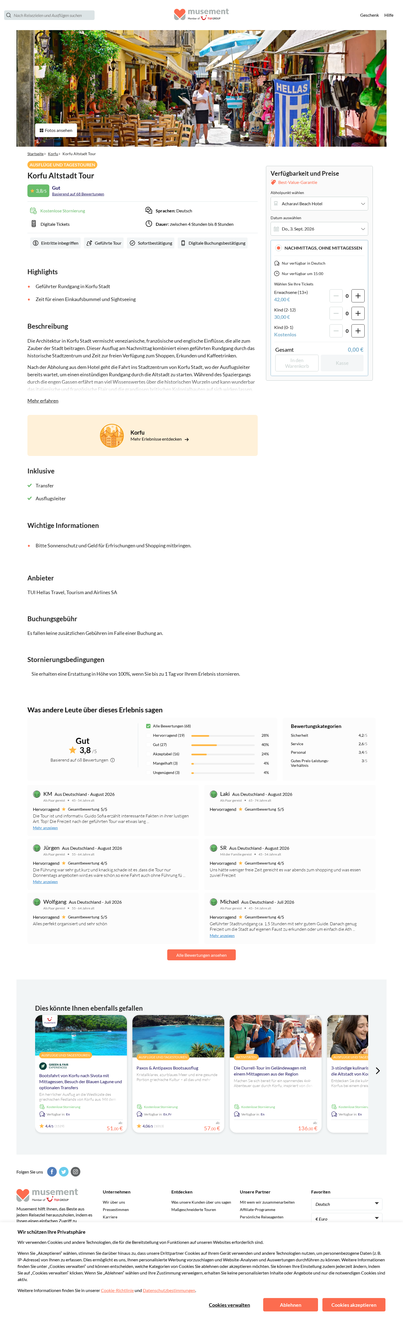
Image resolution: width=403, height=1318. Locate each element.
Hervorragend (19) (169, 735)
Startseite (35, 153)
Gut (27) (160, 744)
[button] (319, 248)
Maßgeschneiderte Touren (193, 1209)
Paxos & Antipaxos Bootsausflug (167, 1067)
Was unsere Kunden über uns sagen (201, 1202)
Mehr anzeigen (45, 827)
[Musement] (201, 15)
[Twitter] (63, 1172)
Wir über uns (114, 1202)
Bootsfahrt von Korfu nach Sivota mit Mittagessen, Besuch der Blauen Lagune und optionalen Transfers (80, 1081)
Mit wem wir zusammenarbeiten (267, 1202)
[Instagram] (74, 1172)
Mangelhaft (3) (165, 763)
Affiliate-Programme (257, 1209)
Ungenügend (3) (166, 772)
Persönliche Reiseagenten (261, 1217)
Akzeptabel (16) (166, 754)
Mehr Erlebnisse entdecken (156, 438)
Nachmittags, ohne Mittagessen (323, 247)
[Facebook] (51, 1172)
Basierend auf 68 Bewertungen (78, 194)
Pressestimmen (116, 1209)
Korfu (53, 153)
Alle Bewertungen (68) (172, 726)
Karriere (110, 1217)
